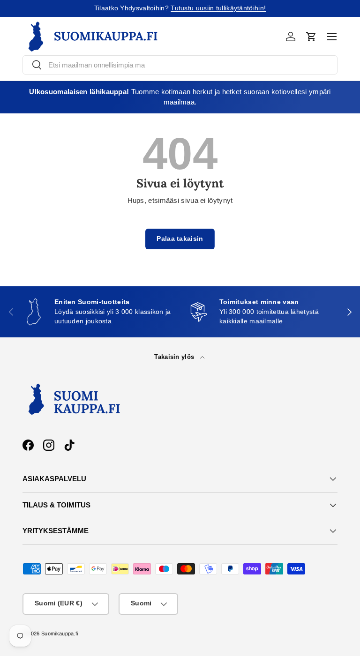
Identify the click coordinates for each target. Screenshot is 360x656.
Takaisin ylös (175, 356)
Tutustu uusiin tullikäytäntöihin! (218, 8)
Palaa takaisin (180, 238)
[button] (311, 36)
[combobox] (180, 65)
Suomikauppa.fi (59, 633)
